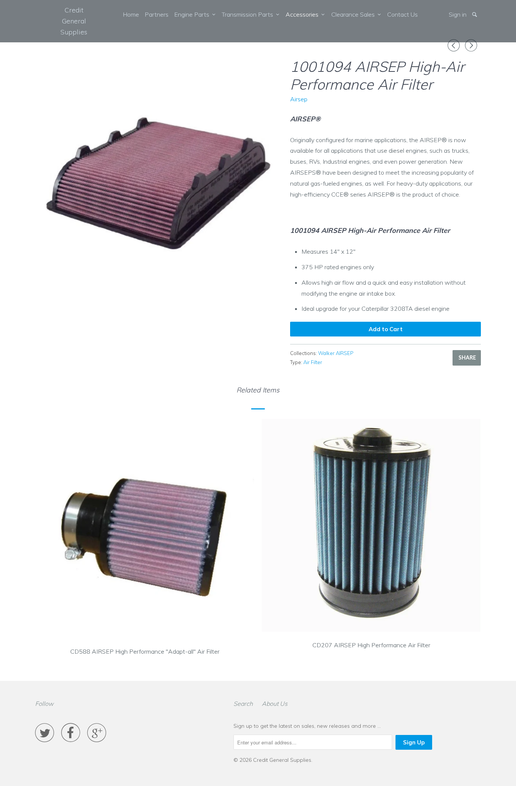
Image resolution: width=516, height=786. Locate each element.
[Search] (475, 14)
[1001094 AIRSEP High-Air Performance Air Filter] (159, 180)
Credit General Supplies (73, 21)
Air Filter (312, 362)
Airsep (298, 99)
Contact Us (402, 14)
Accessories (303, 14)
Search (243, 703)
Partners (156, 14)
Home (131, 14)
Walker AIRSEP (336, 353)
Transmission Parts (249, 14)
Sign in (458, 14)
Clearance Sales (354, 14)
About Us (274, 703)
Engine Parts (193, 14)
